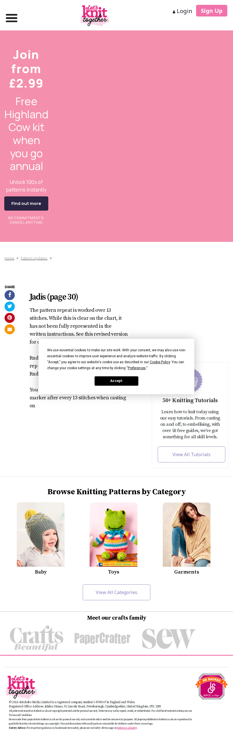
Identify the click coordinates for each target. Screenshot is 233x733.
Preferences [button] (137, 368)
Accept (116, 381)
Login (183, 11)
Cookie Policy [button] (160, 362)
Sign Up (211, 10)
